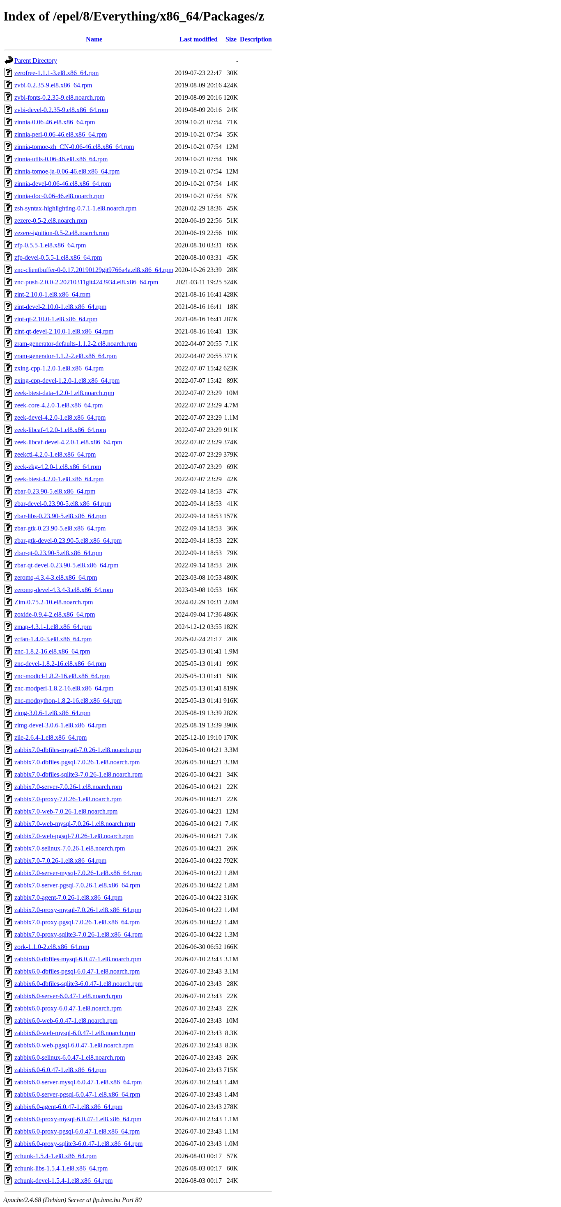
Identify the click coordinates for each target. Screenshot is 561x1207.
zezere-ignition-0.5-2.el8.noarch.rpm (61, 232)
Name (94, 39)
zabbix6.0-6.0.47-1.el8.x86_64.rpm (60, 1069)
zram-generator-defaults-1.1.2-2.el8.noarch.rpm (75, 343)
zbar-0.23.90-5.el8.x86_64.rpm (54, 491)
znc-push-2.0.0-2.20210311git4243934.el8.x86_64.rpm (86, 282)
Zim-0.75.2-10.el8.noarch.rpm (53, 602)
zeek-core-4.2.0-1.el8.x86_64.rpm (58, 405)
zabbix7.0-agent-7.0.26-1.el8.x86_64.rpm (68, 897)
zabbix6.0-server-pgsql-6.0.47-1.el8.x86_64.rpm (77, 1094)
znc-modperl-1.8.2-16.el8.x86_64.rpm (63, 688)
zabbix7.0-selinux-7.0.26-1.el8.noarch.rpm (69, 848)
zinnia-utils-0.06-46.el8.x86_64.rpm (61, 158)
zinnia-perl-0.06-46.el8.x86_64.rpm (60, 134)
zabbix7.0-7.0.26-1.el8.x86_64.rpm (60, 860)
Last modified (198, 39)
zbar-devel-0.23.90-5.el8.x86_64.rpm (62, 503)
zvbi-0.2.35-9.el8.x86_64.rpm (53, 85)
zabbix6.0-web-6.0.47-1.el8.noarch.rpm (65, 1020)
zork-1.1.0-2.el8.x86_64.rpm (51, 946)
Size (231, 39)
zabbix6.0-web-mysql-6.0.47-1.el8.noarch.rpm (74, 1032)
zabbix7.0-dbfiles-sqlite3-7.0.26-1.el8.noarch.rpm (78, 774)
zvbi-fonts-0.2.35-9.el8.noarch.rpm (59, 97)
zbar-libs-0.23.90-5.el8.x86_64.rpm (60, 515)
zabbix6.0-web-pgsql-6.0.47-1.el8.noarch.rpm (73, 1045)
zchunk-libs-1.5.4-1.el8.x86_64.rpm (61, 1168)
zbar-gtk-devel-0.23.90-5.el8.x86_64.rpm (68, 540)
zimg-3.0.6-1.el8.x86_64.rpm (52, 712)
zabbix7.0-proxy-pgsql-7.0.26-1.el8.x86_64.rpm (77, 922)
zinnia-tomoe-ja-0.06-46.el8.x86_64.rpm (67, 171)
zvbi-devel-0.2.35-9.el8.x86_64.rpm (61, 109)
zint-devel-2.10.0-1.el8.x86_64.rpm (60, 306)
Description (256, 39)
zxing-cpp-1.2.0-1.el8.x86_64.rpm (58, 368)
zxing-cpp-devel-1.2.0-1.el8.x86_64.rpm (67, 380)
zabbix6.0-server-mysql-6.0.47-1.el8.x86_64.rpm (78, 1082)
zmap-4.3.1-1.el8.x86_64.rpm (53, 626)
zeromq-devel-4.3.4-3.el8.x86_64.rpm (63, 589)
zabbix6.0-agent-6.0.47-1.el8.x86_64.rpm (68, 1106)
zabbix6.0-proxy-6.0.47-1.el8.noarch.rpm (68, 1008)
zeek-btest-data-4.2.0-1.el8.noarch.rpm (64, 392)
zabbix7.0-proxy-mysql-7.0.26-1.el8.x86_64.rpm (77, 909)
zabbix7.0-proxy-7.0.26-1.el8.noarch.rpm (68, 799)
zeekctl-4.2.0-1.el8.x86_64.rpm (55, 454)
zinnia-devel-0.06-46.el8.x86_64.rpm (62, 183)
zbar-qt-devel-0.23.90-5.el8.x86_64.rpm (66, 565)
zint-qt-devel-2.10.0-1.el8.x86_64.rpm (63, 331)
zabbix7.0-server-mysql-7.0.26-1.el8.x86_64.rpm (78, 872)
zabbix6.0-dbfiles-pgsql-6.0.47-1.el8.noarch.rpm (77, 971)
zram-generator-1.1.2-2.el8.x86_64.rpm (65, 355)
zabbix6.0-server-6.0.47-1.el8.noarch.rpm (68, 995)
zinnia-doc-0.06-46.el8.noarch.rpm (59, 195)
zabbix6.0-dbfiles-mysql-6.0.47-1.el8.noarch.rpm (77, 959)
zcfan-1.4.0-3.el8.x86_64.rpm (53, 639)
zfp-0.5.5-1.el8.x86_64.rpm (50, 245)
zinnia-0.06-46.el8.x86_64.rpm (54, 122)
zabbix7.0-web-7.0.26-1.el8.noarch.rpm (65, 811)
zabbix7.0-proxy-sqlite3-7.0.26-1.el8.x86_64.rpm (78, 934)
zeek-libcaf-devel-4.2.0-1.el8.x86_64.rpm (68, 442)
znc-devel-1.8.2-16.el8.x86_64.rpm (60, 663)
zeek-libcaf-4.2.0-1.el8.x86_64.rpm (60, 429)
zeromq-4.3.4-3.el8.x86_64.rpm (55, 577)
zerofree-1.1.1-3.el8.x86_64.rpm (56, 72)
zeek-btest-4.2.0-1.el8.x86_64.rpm (58, 478)
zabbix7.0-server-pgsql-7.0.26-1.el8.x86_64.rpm (77, 885)
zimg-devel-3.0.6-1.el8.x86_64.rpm (60, 725)
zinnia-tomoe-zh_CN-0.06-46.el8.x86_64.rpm (74, 146)
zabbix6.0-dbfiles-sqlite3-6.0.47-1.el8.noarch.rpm (78, 983)
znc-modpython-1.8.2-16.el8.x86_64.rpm (68, 700)
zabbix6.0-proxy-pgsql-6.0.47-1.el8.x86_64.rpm (77, 1131)
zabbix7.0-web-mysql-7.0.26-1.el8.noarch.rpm (74, 823)
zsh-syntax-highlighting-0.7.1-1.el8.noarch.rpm (75, 208)
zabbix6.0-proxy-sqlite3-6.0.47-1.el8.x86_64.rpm (78, 1143)
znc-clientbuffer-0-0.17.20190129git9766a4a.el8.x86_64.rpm (93, 269)
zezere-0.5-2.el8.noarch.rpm (50, 220)
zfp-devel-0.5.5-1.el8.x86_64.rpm (58, 257)
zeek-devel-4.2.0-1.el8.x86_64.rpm (60, 417)
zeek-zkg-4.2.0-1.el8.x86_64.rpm (57, 466)
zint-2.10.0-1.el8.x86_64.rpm (52, 294)
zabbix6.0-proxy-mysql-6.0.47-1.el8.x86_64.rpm (77, 1119)
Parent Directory (35, 60)
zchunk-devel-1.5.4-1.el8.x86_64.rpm (63, 1180)
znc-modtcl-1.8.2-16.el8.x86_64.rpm (62, 675)
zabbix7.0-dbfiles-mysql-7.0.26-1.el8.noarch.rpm (77, 749)
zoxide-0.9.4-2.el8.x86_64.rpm (54, 614)
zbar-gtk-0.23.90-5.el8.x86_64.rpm (60, 528)
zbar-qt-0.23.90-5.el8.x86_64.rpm (58, 552)
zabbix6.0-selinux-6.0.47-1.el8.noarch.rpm (69, 1057)
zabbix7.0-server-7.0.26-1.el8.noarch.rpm (68, 786)
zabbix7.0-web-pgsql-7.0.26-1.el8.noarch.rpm (73, 835)
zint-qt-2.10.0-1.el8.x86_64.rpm (55, 318)
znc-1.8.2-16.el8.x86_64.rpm (52, 651)
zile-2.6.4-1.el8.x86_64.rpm (50, 737)
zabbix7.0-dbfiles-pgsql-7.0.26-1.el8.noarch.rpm (77, 762)
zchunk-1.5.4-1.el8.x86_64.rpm (55, 1155)
